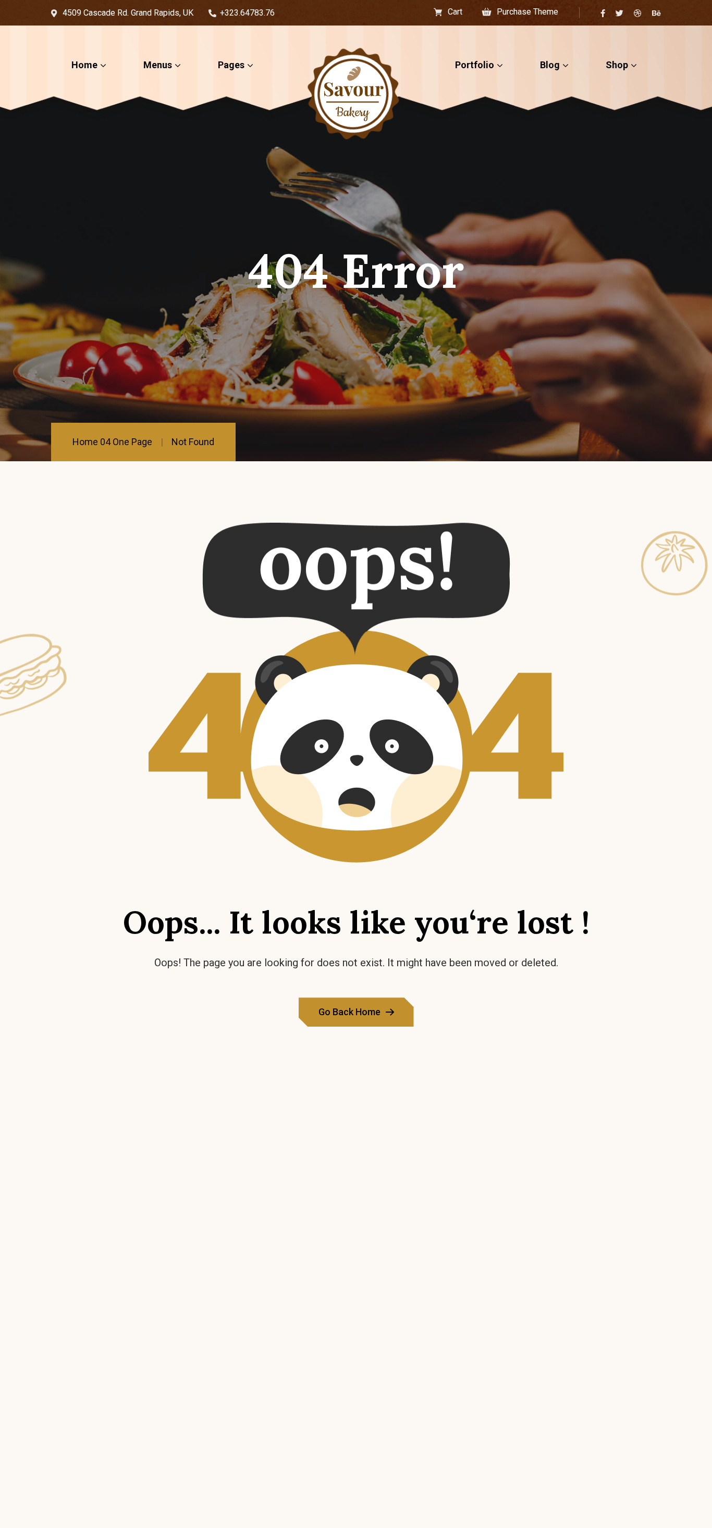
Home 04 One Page (112, 441)
